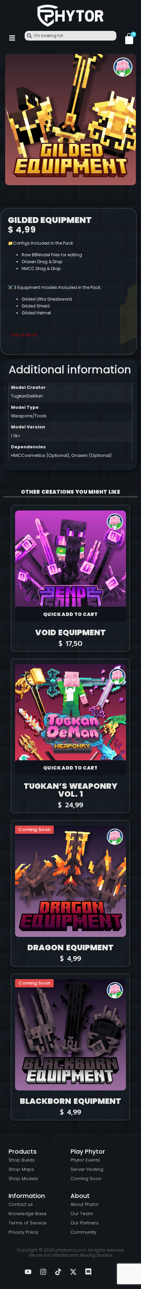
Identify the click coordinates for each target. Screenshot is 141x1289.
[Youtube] (28, 1271)
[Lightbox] (128, 62)
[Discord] (88, 1271)
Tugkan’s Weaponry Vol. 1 (70, 790)
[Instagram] (43, 1271)
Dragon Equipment (70, 947)
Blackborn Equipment (70, 1101)
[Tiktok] (58, 1271)
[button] (12, 37)
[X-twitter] (73, 1271)
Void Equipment (70, 632)
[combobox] (70, 36)
